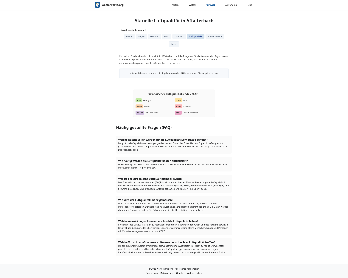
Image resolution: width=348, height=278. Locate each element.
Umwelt (210, 4)
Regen (141, 36)
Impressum (152, 273)
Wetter (192, 4)
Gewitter (154, 36)
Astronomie (231, 4)
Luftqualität (195, 36)
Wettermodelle (194, 273)
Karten (175, 4)
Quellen (180, 273)
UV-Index (179, 36)
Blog (250, 4)
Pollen (174, 44)
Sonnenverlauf (215, 36)
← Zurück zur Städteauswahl (132, 29)
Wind (166, 36)
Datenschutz (166, 273)
